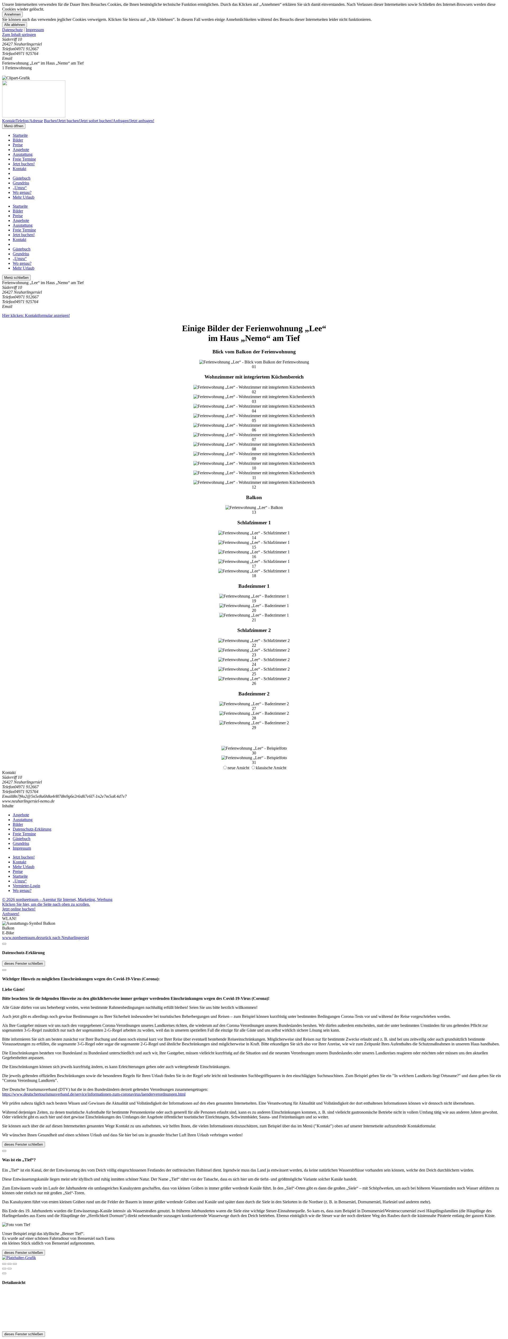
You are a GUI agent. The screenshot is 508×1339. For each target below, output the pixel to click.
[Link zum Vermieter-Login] (19, 1257)
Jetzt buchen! (24, 164)
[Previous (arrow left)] (4, 1268)
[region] (254, 34)
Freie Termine (24, 159)
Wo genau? (22, 192)
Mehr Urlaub (23, 197)
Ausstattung (23, 154)
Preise (18, 145)
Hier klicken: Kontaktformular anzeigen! (36, 315)
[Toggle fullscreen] (9, 1264)
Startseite (20, 135)
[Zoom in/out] (15, 1264)
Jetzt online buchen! (18, 909)
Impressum (35, 30)
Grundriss (21, 183)
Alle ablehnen (14, 25)
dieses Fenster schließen (23, 963)
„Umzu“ (20, 187)
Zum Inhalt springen (19, 34)
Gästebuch (21, 178)
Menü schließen (16, 278)
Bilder (18, 140)
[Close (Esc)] (4, 1264)
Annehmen (12, 14)
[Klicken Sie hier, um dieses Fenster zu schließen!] (4, 944)
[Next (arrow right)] (9, 1268)
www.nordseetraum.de (21, 937)
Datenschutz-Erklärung (32, 829)
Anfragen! (10, 914)
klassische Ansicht (271, 768)
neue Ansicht (238, 768)
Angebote (21, 149)
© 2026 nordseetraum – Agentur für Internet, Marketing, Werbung (57, 899)
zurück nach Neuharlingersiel (64, 937)
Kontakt (19, 168)
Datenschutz (12, 30)
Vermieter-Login (26, 885)
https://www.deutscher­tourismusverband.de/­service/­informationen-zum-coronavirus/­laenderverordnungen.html (93, 1094)
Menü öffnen (13, 126)
